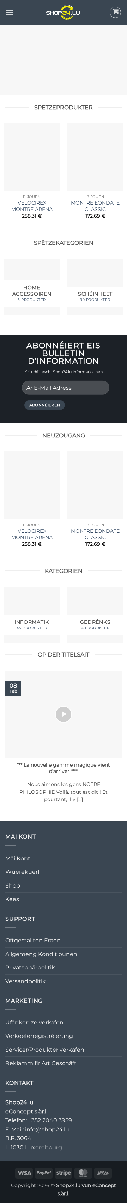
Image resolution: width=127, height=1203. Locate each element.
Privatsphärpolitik (30, 967)
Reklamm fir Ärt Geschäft (41, 1063)
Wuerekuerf (22, 872)
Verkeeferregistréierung (39, 1036)
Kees (12, 899)
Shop (12, 885)
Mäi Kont (17, 858)
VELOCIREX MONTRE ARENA (32, 206)
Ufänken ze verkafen (34, 1022)
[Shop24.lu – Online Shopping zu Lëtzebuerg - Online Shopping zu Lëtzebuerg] (63, 12)
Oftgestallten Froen (33, 940)
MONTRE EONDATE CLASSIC (95, 206)
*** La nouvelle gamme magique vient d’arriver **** (63, 768)
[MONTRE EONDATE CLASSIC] (95, 157)
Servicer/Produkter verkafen (44, 1049)
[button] (9, 12)
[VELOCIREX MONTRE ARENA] (32, 157)
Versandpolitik (25, 981)
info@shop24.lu (47, 1129)
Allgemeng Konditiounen (41, 954)
